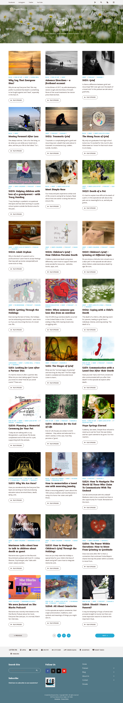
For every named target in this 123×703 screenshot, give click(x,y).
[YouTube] (64, 671)
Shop (111, 10)
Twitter (31, 2)
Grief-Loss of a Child (101, 133)
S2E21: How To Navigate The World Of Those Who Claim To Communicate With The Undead (98, 486)
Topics (63, 10)
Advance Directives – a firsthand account (57, 82)
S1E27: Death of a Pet (94, 191)
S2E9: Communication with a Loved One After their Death (98, 369)
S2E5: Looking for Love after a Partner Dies (24, 369)
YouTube (40, 2)
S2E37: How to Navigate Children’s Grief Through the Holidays (60, 548)
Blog (43, 10)
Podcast (34, 10)
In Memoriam (19, 305)
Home (26, 10)
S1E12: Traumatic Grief (57, 136)
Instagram (22, 2)
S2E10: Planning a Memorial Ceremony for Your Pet (24, 427)
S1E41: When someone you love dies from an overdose (60, 311)
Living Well (35, 77)
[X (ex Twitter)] (53, 671)
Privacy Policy (65, 699)
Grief (26, 77)
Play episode (17, 100)
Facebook (12, 2)
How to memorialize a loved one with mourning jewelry (61, 485)
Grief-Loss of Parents (23, 247)
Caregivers (13, 363)
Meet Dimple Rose (55, 189)
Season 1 (100, 77)
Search (37, 670)
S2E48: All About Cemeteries (61, 606)
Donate (102, 10)
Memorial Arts (57, 480)
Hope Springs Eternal (94, 425)
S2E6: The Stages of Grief (59, 365)
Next (104, 635)
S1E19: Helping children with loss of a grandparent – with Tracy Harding (24, 194)
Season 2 (16, 365)
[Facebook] (47, 671)
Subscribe (84, 10)
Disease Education (52, 305)
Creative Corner (57, 478)
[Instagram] (58, 671)
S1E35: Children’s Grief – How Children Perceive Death (61, 253)
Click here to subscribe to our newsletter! (23, 683)
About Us (73, 10)
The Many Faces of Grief (95, 136)
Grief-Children (20, 186)
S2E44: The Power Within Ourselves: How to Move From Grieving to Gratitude (97, 546)
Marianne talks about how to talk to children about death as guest (23, 548)
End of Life (18, 77)
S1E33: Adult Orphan (20, 251)
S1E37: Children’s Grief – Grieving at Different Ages (96, 253)
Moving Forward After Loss (23, 136)
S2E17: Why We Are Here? (23, 483)
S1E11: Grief (88, 80)
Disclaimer (57, 699)
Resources (53, 10)
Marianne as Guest (29, 601)
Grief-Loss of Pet (63, 186)
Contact (93, 10)
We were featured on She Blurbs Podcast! (22, 606)
